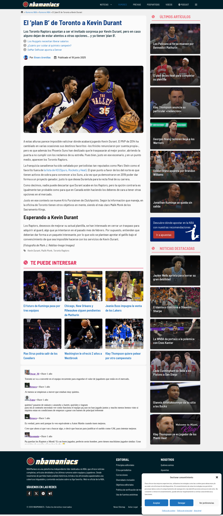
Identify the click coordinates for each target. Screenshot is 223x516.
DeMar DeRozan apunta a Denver (45, 49)
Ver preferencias (206, 502)
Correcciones (122, 475)
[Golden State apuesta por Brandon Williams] (175, 166)
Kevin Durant (34, 250)
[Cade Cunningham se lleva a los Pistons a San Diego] (175, 366)
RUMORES (122, 4)
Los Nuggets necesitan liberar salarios (48, 41)
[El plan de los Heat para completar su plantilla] (175, 71)
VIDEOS (169, 4)
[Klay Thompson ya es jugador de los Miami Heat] (175, 429)
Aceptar (156, 502)
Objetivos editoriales (124, 484)
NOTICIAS (104, 4)
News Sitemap (119, 507)
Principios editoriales (125, 465)
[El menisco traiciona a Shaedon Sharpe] (175, 302)
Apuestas (165, 470)
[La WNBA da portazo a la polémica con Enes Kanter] (175, 334)
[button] (216, 477)
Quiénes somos (167, 465)
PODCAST (184, 4)
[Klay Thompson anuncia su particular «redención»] (175, 102)
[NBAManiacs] (41, 4)
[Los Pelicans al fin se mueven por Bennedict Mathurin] (175, 39)
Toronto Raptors (61, 250)
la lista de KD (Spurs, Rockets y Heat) (65, 170)
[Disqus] (83, 406)
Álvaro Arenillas (42, 57)
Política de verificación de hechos (130, 489)
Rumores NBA (31, 12)
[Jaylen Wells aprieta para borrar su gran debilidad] (175, 270)
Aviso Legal (133, 507)
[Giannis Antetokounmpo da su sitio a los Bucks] (175, 397)
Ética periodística (123, 470)
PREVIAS (137, 4)
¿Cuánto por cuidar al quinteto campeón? (49, 45)
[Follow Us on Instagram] (43, 493)
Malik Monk (46, 250)
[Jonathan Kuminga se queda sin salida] (175, 198)
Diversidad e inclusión (125, 479)
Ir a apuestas (163, 235)
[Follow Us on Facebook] (29, 493)
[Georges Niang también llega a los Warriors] (175, 134)
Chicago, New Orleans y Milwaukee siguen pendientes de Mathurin (82, 310)
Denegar (181, 502)
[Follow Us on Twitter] (36, 493)
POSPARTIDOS (153, 4)
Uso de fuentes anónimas (127, 494)
